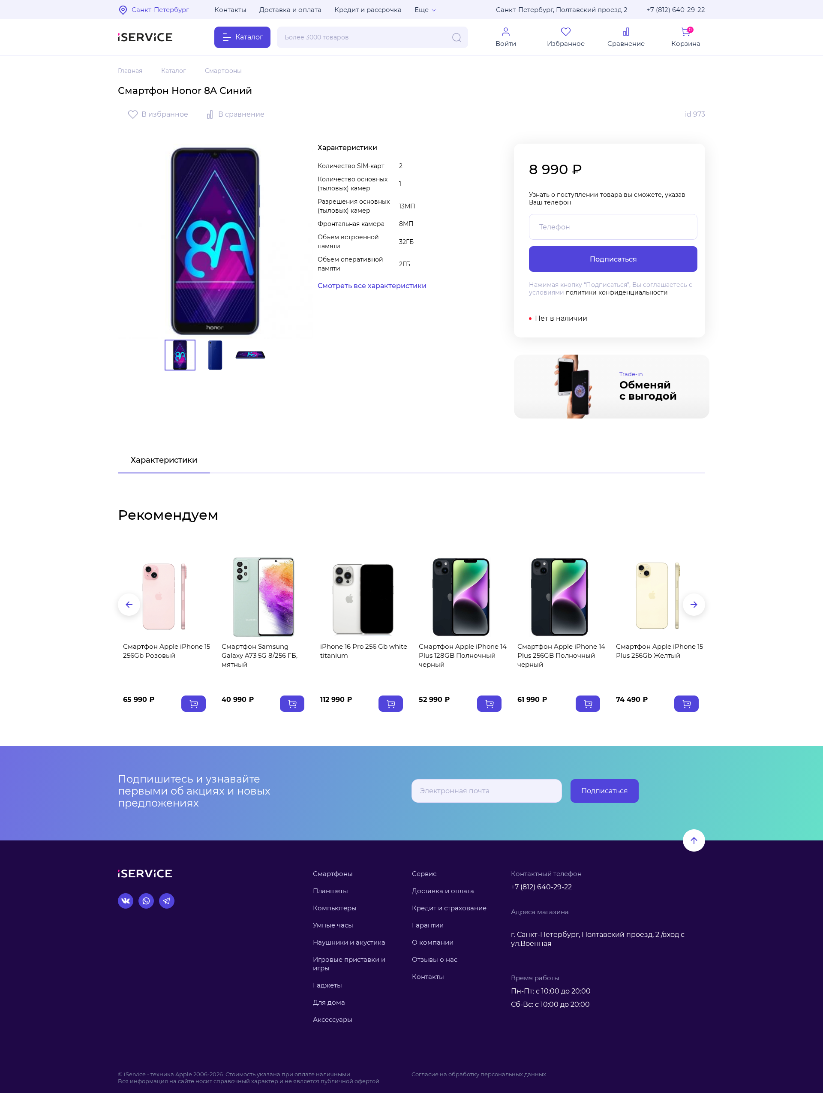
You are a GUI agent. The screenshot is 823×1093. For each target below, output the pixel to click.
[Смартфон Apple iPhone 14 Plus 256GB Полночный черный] (559, 597)
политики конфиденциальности (617, 292)
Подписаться (604, 791)
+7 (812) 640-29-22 (675, 10)
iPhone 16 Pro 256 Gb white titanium (363, 650)
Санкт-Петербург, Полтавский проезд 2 (562, 10)
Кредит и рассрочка (368, 10)
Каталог (173, 71)
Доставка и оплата (290, 10)
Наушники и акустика (349, 942)
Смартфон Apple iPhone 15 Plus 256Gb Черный (67, 650)
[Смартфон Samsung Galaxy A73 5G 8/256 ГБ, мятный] (263, 597)
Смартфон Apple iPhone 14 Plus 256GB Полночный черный (561, 655)
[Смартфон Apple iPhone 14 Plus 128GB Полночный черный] (460, 597)
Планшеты (330, 891)
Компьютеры (335, 908)
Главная (130, 71)
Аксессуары (332, 1019)
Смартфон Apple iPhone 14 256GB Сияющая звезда (758, 650)
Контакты (230, 10)
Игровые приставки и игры (349, 963)
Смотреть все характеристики (372, 286)
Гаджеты (327, 985)
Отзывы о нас (434, 959)
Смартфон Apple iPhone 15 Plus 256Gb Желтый (659, 650)
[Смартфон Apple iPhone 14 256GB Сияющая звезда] (756, 597)
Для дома (329, 1002)
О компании (433, 942)
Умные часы (333, 925)
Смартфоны (223, 71)
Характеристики (164, 460)
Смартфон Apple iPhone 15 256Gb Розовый (166, 650)
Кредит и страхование (449, 908)
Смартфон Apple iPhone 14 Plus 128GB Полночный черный (463, 655)
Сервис (424, 874)
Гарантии (428, 925)
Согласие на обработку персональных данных (479, 1074)
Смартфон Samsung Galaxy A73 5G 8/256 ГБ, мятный (259, 655)
